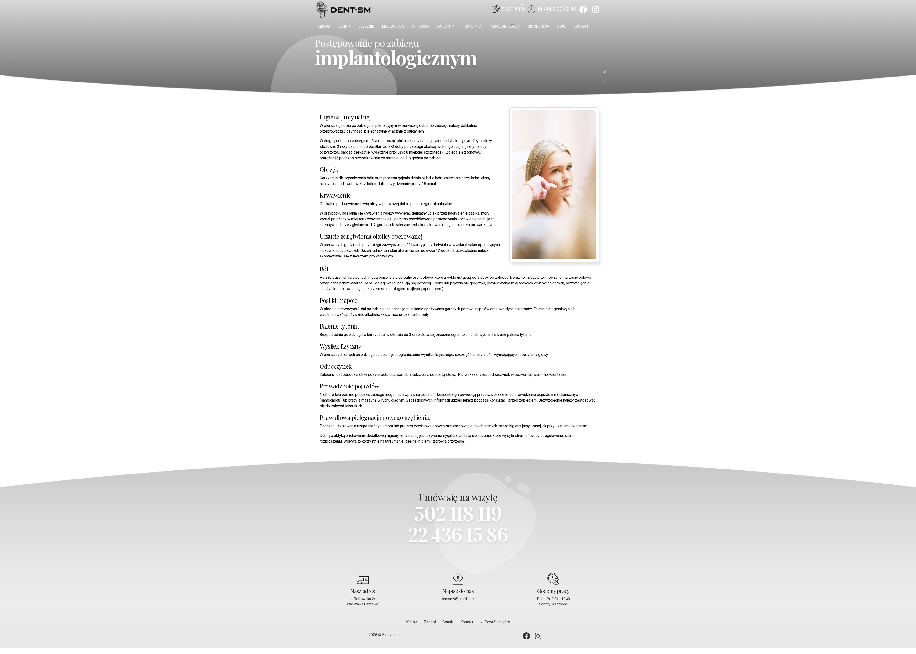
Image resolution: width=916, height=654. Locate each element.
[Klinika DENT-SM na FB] (584, 9)
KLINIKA (324, 26)
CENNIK (344, 26)
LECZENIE (366, 26)
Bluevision (391, 635)
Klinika (411, 622)
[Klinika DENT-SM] (596, 9)
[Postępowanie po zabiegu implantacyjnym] (554, 184)
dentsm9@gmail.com (458, 599)
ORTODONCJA (538, 26)
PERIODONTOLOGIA (505, 26)
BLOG (561, 26)
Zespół (430, 622)
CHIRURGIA (420, 26)
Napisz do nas (458, 590)
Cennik (448, 622)
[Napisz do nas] (458, 579)
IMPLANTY (445, 26)
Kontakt (466, 622)
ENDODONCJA (393, 26)
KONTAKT (580, 26)
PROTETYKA (472, 26)
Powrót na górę (497, 622)
